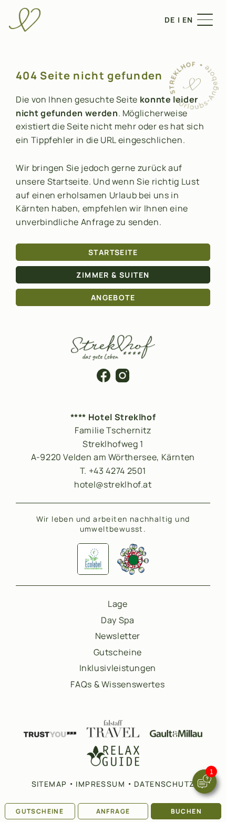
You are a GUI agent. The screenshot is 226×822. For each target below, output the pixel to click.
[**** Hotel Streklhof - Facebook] (103, 379)
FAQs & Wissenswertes (117, 684)
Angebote (113, 297)
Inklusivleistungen (118, 668)
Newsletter (117, 636)
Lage (118, 604)
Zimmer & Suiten (112, 275)
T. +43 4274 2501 (113, 470)
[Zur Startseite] (24, 20)
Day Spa (117, 620)
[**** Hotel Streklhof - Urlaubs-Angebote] (193, 107)
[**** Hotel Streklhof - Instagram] (122, 379)
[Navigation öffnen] (205, 20)
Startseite (113, 252)
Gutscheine (40, 811)
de (170, 20)
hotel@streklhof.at (113, 484)
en (187, 20)
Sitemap (49, 784)
